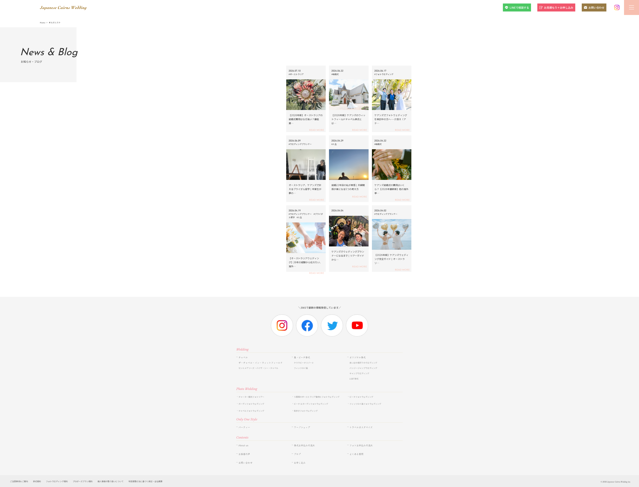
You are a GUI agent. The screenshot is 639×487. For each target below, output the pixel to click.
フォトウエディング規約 (57, 481)
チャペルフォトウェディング (251, 410)
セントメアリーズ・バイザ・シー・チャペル (258, 368)
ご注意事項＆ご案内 (19, 481)
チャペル (243, 357)
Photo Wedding (246, 389)
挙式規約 (37, 481)
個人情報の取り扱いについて (110, 481)
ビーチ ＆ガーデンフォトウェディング (311, 403)
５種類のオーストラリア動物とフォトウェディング (317, 396)
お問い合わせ (596, 7)
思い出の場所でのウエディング (363, 362)
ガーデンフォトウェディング (251, 403)
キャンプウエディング (359, 373)
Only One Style (246, 419)
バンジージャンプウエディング (363, 368)
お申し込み (300, 463)
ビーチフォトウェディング (361, 396)
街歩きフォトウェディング (306, 410)
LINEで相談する (519, 7)
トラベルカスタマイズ (360, 427)
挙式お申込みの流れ (304, 445)
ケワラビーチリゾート (304, 362)
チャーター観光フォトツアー (251, 396)
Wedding (242, 349)
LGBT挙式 (353, 378)
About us (243, 445)
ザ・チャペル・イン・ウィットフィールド (260, 363)
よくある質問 (356, 454)
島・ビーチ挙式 (302, 357)
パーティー (244, 427)
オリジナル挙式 (357, 357)
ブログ (297, 454)
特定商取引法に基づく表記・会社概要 (145, 481)
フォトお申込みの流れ (361, 445)
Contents (242, 437)
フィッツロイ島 (301, 368)
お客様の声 (244, 454)
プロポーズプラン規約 (83, 481)
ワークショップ (302, 427)
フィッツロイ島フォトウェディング (365, 403)
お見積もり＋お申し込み (558, 7)
